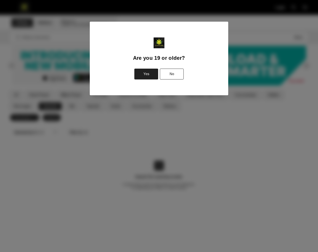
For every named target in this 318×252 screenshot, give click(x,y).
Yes (146, 74)
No (172, 74)
